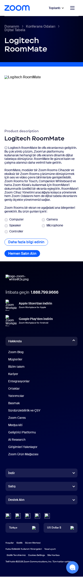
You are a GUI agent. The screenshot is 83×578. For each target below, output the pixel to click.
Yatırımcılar (16, 396)
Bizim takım (16, 367)
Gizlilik (19, 542)
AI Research (16, 440)
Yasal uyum (50, 548)
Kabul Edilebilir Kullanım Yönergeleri (24, 548)
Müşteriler (15, 359)
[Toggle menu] (72, 8)
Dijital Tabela (14, 30)
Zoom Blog (15, 352)
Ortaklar (14, 388)
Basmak (14, 403)
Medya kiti (15, 425)
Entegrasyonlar (19, 381)
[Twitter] (18, 516)
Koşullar (10, 542)
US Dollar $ (54, 527)
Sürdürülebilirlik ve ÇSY (24, 410)
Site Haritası (53, 555)
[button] (72, 567)
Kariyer (13, 374)
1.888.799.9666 (44, 292)
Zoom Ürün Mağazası (23, 454)
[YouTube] (27, 516)
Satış (11, 486)
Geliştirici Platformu (22, 432)
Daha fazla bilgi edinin (28, 242)
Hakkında (15, 341)
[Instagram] (47, 516)
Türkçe (13, 527)
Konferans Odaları (40, 26)
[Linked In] (8, 516)
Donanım (11, 26)
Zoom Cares (17, 418)
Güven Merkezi (33, 542)
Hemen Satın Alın (24, 253)
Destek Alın (16, 500)
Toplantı (54, 8)
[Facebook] (37, 516)
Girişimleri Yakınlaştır (22, 447)
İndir (11, 473)
